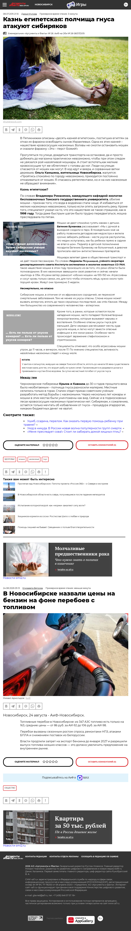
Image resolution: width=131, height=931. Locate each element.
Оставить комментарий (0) (102, 445)
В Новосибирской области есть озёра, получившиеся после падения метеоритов (61, 494)
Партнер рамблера (55, 918)
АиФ (28, 698)
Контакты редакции (36, 856)
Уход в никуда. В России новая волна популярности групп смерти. (74, 428)
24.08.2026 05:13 (11, 588)
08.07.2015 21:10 (11, 14)
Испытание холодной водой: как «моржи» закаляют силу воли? (51, 505)
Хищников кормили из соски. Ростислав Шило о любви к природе (53, 516)
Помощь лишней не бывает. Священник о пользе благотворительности (56, 527)
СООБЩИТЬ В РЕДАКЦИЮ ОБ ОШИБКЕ (99, 856)
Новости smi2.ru (14, 578)
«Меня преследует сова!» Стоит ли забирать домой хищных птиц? (74, 431)
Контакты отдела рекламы (63, 856)
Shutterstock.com (12, 121)
